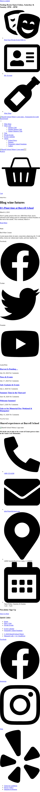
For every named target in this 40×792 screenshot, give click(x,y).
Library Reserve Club (15, 131)
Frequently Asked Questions (17, 144)
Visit (5, 133)
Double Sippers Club (15, 129)
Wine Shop (7, 124)
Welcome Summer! (8, 401)
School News (12, 140)
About (6, 138)
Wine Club (7, 126)
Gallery (10, 146)
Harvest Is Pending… (9, 369)
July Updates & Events (9, 385)
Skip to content (5, 1)
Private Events (8, 135)
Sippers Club (12, 127)
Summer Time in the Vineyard (13, 393)
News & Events (6, 377)
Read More (3, 223)
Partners (10, 142)
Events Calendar (9, 137)
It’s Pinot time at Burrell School (17, 208)
